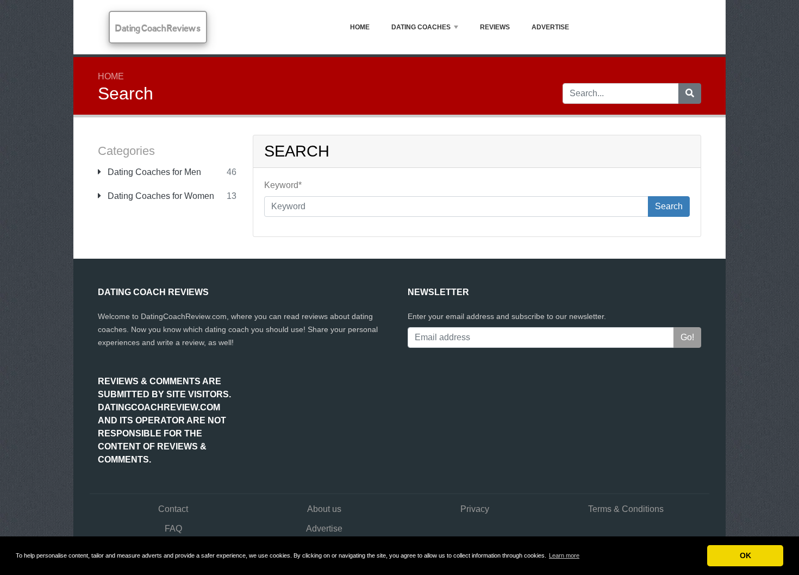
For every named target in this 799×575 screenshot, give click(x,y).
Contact (173, 509)
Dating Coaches (421, 27)
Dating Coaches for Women (159, 196)
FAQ (173, 528)
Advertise (550, 27)
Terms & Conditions (626, 509)
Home (360, 27)
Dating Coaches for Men (153, 172)
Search (669, 206)
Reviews (495, 27)
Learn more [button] (564, 555)
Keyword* (283, 185)
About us (324, 509)
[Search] (689, 93)
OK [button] (745, 555)
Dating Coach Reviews (158, 28)
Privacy (474, 509)
